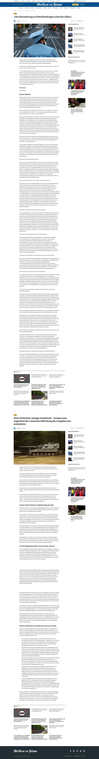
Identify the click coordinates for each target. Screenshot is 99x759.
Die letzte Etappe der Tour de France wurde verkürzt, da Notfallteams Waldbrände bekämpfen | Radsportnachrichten (39, 403)
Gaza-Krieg (58, 1)
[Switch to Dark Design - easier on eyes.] (79, 1)
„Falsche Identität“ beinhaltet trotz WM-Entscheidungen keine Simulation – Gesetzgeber (77, 92)
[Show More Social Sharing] (84, 21)
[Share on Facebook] (75, 21)
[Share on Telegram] (82, 21)
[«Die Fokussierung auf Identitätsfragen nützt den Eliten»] (39, 40)
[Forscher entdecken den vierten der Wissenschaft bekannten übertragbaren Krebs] (76, 103)
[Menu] (14, 4)
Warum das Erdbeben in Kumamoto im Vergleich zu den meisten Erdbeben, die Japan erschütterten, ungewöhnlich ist (79, 40)
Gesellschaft (28, 1)
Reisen (32, 7)
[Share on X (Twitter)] (77, 21)
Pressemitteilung (45, 1)
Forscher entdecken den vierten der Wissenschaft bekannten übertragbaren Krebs (77, 111)
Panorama (38, 1)
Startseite (15, 10)
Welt (61, 7)
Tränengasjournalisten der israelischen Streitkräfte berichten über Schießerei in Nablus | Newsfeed (55, 403)
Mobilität (33, 1)
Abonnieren (75, 4)
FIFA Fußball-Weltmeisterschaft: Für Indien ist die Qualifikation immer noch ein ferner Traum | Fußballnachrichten (39, 386)
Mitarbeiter (19, 428)
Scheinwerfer (52, 1)
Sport (50, 7)
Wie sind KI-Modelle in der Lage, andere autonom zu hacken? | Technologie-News (21, 386)
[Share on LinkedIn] (80, 21)
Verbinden (82, 4)
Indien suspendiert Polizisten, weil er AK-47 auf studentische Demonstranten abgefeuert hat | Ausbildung (57, 386)
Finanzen (21, 7)
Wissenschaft (73, 7)
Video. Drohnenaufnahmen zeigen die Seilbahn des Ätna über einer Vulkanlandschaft (79, 45)
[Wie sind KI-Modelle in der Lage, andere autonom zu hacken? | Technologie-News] (22, 378)
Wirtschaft (66, 7)
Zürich (78, 7)
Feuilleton (22, 1)
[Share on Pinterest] (78, 21)
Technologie (55, 7)
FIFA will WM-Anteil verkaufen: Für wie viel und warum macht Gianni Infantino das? (79, 34)
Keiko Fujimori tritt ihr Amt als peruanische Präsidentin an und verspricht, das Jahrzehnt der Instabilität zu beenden (79, 51)
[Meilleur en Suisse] (49, 4)
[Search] (77, 1)
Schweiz (45, 7)
